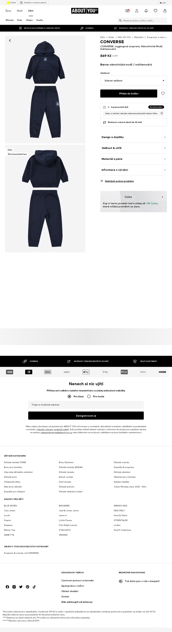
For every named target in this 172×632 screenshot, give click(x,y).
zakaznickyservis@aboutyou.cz (56, 432)
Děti (30, 10)
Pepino (7, 520)
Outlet (13, 3)
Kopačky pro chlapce (14, 491)
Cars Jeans (9, 510)
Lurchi (7, 515)
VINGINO (63, 535)
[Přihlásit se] (137, 11)
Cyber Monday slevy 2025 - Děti (130, 486)
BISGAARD (64, 505)
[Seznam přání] (156, 11)
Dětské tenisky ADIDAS (71, 467)
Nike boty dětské (13, 486)
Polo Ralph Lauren (68, 525)
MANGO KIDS (120, 505)
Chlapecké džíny (12, 482)
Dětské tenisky (66, 472)
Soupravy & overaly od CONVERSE (21, 553)
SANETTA (9, 535)
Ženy (8, 10)
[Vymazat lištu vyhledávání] (164, 20)
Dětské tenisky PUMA (15, 462)
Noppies (8, 525)
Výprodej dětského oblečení (18, 472)
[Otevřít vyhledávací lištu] (120, 20)
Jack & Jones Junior (69, 510)
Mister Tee (9, 530)
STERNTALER (121, 520)
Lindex (117, 525)
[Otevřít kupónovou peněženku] (127, 11)
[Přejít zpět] (10, 40)
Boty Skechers (66, 462)
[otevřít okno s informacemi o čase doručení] (162, 113)
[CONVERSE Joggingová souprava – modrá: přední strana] (45, 89)
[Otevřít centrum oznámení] (146, 11)
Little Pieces (65, 520)
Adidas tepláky (121, 482)
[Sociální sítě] (7, 587)
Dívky (111, 37)
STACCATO (65, 530)
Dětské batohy (66, 486)
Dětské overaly (121, 462)
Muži (20, 10)
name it (63, 515)
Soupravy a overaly (157, 37)
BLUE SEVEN (10, 505)
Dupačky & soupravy (124, 467)
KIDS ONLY (119, 510)
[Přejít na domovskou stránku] (22, 574)
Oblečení (138, 37)
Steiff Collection (122, 530)
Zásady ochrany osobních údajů (53, 429)
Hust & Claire (120, 515)
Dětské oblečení (122, 472)
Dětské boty (10, 477)
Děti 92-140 (124, 37)
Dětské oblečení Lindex (70, 491)
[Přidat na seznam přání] (163, 93)
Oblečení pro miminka (125, 477)
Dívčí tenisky (65, 482)
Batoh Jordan (66, 477)
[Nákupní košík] (165, 11)
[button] (133, 80)
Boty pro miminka (13, 467)
